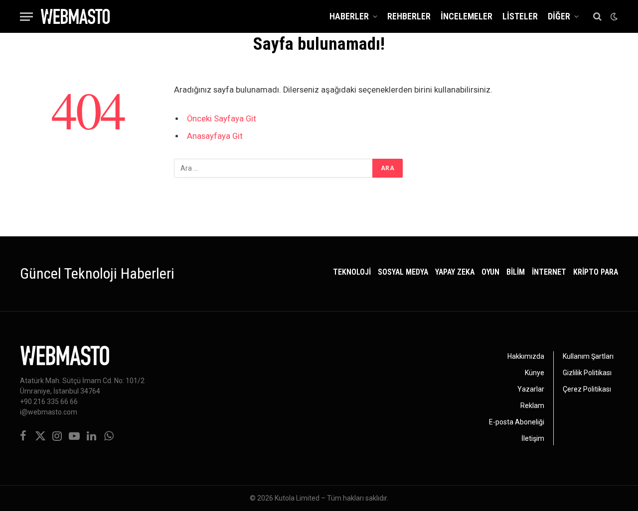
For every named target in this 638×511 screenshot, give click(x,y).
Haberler (349, 16)
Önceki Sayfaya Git (221, 118)
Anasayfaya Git (215, 136)
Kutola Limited (297, 498)
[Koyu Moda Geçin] (613, 16)
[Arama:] (273, 168)
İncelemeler (466, 16)
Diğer (559, 16)
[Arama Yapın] (597, 16)
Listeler (520, 16)
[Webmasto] (75, 16)
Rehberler (409, 16)
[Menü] (26, 16)
